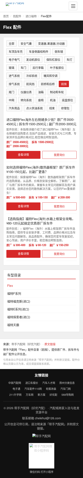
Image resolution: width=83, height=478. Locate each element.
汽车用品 (14, 108)
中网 (11, 100)
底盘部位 (67, 100)
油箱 (41, 92)
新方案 (41, 394)
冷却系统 (31, 76)
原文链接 (50, 344)
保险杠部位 (53, 59)
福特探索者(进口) (18, 317)
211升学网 (15, 394)
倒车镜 (59, 51)
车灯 (69, 59)
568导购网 (68, 394)
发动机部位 (33, 59)
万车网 (29, 394)
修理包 (65, 108)
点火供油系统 (34, 108)
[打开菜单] (73, 6)
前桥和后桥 (48, 84)
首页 (6, 16)
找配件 (17, 16)
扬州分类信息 (67, 383)
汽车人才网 (48, 383)
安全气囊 (26, 43)
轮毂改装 (51, 388)
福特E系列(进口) (18, 309)
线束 (52, 108)
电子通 (16, 388)
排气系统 (14, 84)
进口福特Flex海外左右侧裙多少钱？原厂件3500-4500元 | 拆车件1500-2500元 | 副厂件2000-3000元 (41, 121)
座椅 (41, 100)
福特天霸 (13, 325)
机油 (53, 100)
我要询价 (59, 155)
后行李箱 (38, 67)
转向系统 (26, 100)
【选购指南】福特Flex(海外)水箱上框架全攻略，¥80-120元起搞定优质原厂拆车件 (40, 220)
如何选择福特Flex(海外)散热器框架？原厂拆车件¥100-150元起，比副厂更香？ (40, 169)
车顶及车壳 (16, 51)
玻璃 (11, 67)
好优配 (53, 394)
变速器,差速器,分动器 (51, 43)
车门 (23, 67)
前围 (64, 84)
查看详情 (23, 154)
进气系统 (14, 76)
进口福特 (31, 16)
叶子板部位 (57, 67)
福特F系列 (14, 293)
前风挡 (30, 84)
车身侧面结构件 (38, 51)
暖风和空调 (50, 76)
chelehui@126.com (48, 418)
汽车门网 (65, 388)
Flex (10, 285)
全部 (11, 43)
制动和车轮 (57, 92)
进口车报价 (31, 383)
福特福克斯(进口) (18, 301)
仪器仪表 (26, 92)
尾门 (11, 92)
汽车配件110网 (33, 388)
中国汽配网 (14, 383)
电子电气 (14, 59)
